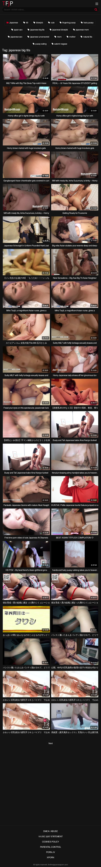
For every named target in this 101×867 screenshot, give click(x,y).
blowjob (39, 22)
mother (72, 36)
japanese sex (16, 36)
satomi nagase (60, 43)
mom (59, 36)
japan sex (17, 29)
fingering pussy (69, 22)
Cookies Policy (50, 841)
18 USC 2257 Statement (50, 836)
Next (51, 743)
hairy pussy (88, 22)
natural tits (87, 36)
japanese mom (82, 29)
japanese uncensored (39, 36)
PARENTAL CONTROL (50, 846)
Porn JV (50, 852)
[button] (95, 4)
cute (52, 22)
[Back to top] (96, 861)
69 (26, 22)
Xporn (50, 857)
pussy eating (41, 43)
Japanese (13, 22)
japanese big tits (37, 29)
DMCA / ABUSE (50, 831)
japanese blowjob (60, 29)
